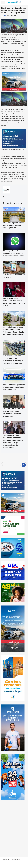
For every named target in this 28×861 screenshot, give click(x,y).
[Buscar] (24, 465)
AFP (4, 16)
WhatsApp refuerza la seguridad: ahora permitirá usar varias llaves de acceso (13, 253)
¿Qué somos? (16, 859)
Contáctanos (5, 859)
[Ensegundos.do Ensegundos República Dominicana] (14, 2)
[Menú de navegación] (3, 2)
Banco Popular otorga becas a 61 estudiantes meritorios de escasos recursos (14, 387)
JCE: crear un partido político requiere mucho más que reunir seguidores (14, 225)
